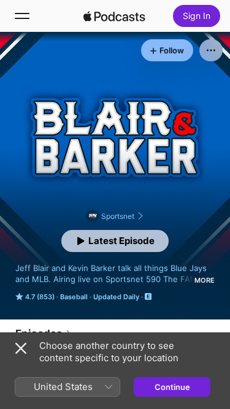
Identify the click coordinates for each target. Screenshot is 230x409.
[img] (115, 16)
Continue (172, 387)
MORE (204, 280)
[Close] (20, 348)
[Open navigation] (22, 15)
